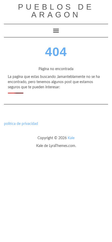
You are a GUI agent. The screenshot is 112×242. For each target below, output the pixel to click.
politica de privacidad (21, 124)
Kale (71, 138)
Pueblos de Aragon (56, 11)
